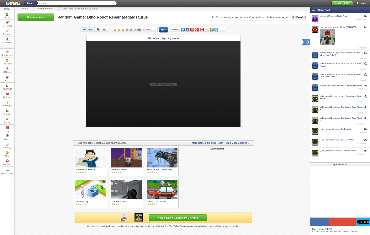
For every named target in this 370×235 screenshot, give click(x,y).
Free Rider (7, 42)
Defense (7, 97)
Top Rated (7, 64)
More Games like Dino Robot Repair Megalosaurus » (220, 143)
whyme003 (325, 16)
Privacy (354, 231)
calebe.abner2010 (328, 53)
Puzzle (7, 122)
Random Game (45, 9)
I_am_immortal (327, 129)
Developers (335, 231)
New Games (7, 55)
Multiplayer (7, 105)
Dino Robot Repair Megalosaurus (80, 9)
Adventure (7, 89)
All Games (7, 72)
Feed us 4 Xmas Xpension (349, 85)
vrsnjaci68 (325, 85)
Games (324, 231)
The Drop (350, 63)
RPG (7, 131)
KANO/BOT (351, 27)
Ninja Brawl (342, 16)
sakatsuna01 (326, 96)
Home (25, 9)
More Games (7, 173)
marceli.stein (326, 27)
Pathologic (346, 129)
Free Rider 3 (330, 55)
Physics (7, 114)
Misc (7, 156)
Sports (7, 139)
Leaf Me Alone (347, 140)
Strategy (7, 147)
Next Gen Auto (347, 96)
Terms (346, 231)
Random (7, 164)
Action (7, 80)
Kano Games (11, 3)
